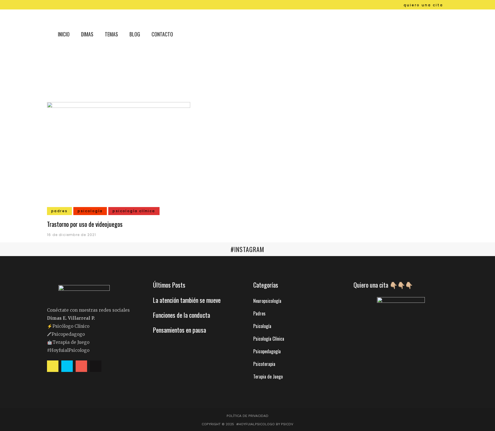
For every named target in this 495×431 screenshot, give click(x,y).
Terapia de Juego (268, 376)
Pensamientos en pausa (179, 329)
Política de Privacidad (247, 416)
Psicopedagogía (267, 351)
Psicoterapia (264, 363)
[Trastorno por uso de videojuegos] (118, 156)
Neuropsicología (267, 300)
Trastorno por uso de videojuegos (85, 224)
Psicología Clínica (268, 338)
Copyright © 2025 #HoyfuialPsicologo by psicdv (247, 424)
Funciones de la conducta (181, 314)
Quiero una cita (423, 5)
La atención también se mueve (187, 300)
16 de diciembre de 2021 (71, 234)
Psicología (262, 326)
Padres (259, 313)
